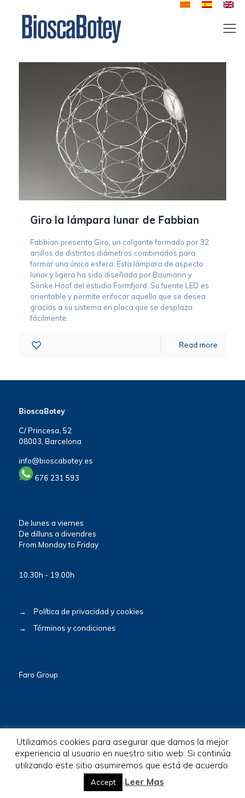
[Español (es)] (207, 5)
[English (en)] (228, 5)
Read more (198, 344)
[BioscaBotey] (71, 28)
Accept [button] (103, 782)
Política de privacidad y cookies (89, 611)
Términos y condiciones (75, 627)
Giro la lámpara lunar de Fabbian (114, 220)
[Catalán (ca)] (185, 5)
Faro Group (38, 674)
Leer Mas (144, 781)
